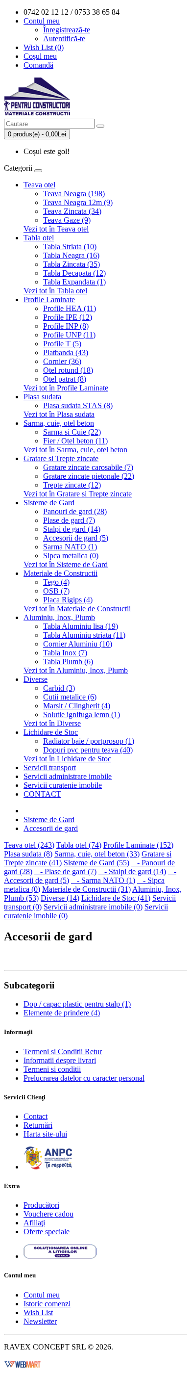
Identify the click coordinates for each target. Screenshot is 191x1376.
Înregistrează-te (66, 30)
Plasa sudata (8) (28, 854)
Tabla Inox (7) (65, 653)
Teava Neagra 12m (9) (78, 202)
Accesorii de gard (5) (75, 538)
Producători (41, 1205)
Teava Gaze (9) (67, 220)
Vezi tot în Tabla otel (55, 290)
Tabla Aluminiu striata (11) (84, 635)
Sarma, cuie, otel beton (59, 423)
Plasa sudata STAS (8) (78, 405)
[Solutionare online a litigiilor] (60, 1256)
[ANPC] (48, 1167)
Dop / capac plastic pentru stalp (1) (77, 1004)
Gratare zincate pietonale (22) (88, 476)
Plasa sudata (42, 396)
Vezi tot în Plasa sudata (59, 414)
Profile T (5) (62, 343)
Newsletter (40, 1321)
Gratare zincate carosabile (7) (88, 467)
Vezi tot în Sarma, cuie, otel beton (75, 449)
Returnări (38, 1125)
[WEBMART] (22, 1363)
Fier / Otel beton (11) (75, 441)
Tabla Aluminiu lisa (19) (80, 626)
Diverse (36, 679)
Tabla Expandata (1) (74, 282)
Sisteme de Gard (49, 502)
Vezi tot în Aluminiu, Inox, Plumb (76, 670)
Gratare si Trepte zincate (61, 458)
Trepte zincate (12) (72, 485)
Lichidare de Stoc (51, 732)
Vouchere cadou (48, 1214)
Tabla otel (39, 238)
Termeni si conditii (52, 1069)
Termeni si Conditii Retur (63, 1051)
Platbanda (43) (65, 352)
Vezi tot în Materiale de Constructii (77, 608)
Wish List (38, 1312)
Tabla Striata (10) (69, 246)
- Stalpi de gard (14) (132, 871)
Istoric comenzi (47, 1303)
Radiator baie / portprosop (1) (88, 741)
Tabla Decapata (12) (74, 273)
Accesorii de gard (51, 828)
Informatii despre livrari (60, 1060)
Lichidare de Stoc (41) (115, 898)
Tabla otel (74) (78, 845)
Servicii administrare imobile (68, 776)
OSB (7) (56, 591)
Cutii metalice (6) (69, 697)
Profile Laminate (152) (138, 845)
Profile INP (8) (66, 326)
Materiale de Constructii (60, 573)
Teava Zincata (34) (72, 211)
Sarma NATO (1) (70, 547)
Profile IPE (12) (67, 317)
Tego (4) (56, 582)
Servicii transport (50, 767)
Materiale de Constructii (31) (86, 889)
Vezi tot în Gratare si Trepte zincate (78, 494)
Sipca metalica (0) (70, 555)
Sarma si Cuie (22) (72, 432)
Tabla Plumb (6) (68, 661)
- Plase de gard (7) (65, 871)
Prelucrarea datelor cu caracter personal (84, 1078)
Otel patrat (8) (64, 379)
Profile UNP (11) (69, 335)
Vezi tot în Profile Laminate (66, 388)
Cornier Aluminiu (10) (77, 644)
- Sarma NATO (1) (103, 880)
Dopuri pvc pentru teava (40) (88, 750)
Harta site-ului (45, 1134)
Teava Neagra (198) (74, 193)
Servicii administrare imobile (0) (93, 907)
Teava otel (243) (29, 845)
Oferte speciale (47, 1231)
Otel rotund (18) (68, 370)
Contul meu (42, 1295)
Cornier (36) (62, 361)
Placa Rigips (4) (68, 600)
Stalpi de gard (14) (71, 529)
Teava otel (39, 185)
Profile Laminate (49, 299)
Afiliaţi (34, 1223)
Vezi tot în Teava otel (56, 229)
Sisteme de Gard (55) (96, 862)
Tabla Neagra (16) (71, 255)
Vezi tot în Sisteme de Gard (66, 564)
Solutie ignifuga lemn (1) (81, 714)
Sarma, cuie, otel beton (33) (97, 854)
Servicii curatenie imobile (63, 785)
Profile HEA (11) (69, 308)
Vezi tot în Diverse (52, 723)
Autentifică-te (64, 38)
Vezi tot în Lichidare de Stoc (67, 758)
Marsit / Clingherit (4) (76, 705)
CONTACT (42, 794)
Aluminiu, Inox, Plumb (59, 617)
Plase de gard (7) (69, 520)
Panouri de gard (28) (75, 511)
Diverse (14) (60, 898)
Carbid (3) (59, 688)
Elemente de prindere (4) (62, 1013)
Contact (36, 1116)
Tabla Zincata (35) (71, 264)
